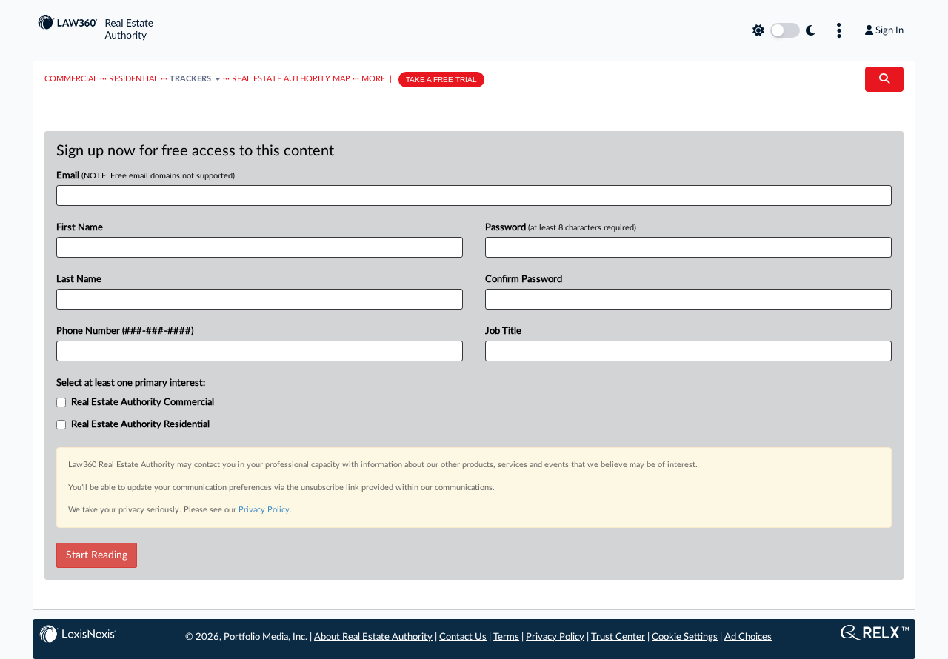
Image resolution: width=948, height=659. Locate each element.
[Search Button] (884, 79)
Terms (506, 637)
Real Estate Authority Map (291, 79)
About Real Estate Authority (373, 637)
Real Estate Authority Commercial (142, 402)
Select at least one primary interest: (130, 383)
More (373, 79)
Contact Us (463, 637)
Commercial (71, 79)
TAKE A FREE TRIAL (441, 80)
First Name (79, 228)
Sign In (889, 30)
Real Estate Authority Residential (140, 424)
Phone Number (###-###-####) (124, 331)
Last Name (78, 279)
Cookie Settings (685, 637)
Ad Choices (748, 637)
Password (560, 228)
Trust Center (618, 637)
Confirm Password (523, 279)
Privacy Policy (264, 510)
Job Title (503, 331)
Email (145, 176)
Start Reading (96, 555)
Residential (133, 79)
